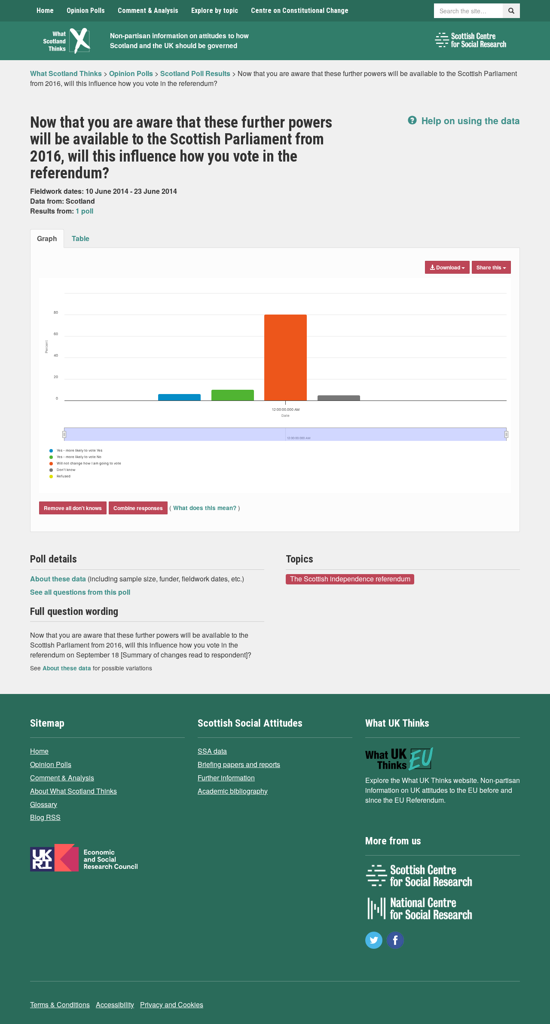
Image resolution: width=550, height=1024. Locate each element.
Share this (490, 267)
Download (448, 267)
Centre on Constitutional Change (299, 10)
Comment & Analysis (148, 10)
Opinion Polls (86, 10)
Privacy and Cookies (171, 1004)
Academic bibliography (233, 791)
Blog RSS (45, 817)
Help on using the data (469, 120)
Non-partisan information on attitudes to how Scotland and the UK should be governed (179, 40)
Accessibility (115, 1004)
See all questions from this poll (80, 592)
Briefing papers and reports (239, 764)
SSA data (212, 751)
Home (45, 10)
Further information (226, 778)
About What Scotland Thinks (73, 791)
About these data (59, 579)
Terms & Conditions (60, 1004)
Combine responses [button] (138, 508)
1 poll (84, 211)
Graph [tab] (47, 238)
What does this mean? (204, 508)
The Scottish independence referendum (350, 579)
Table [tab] (80, 238)
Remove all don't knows (73, 508)
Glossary (43, 804)
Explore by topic (214, 10)
